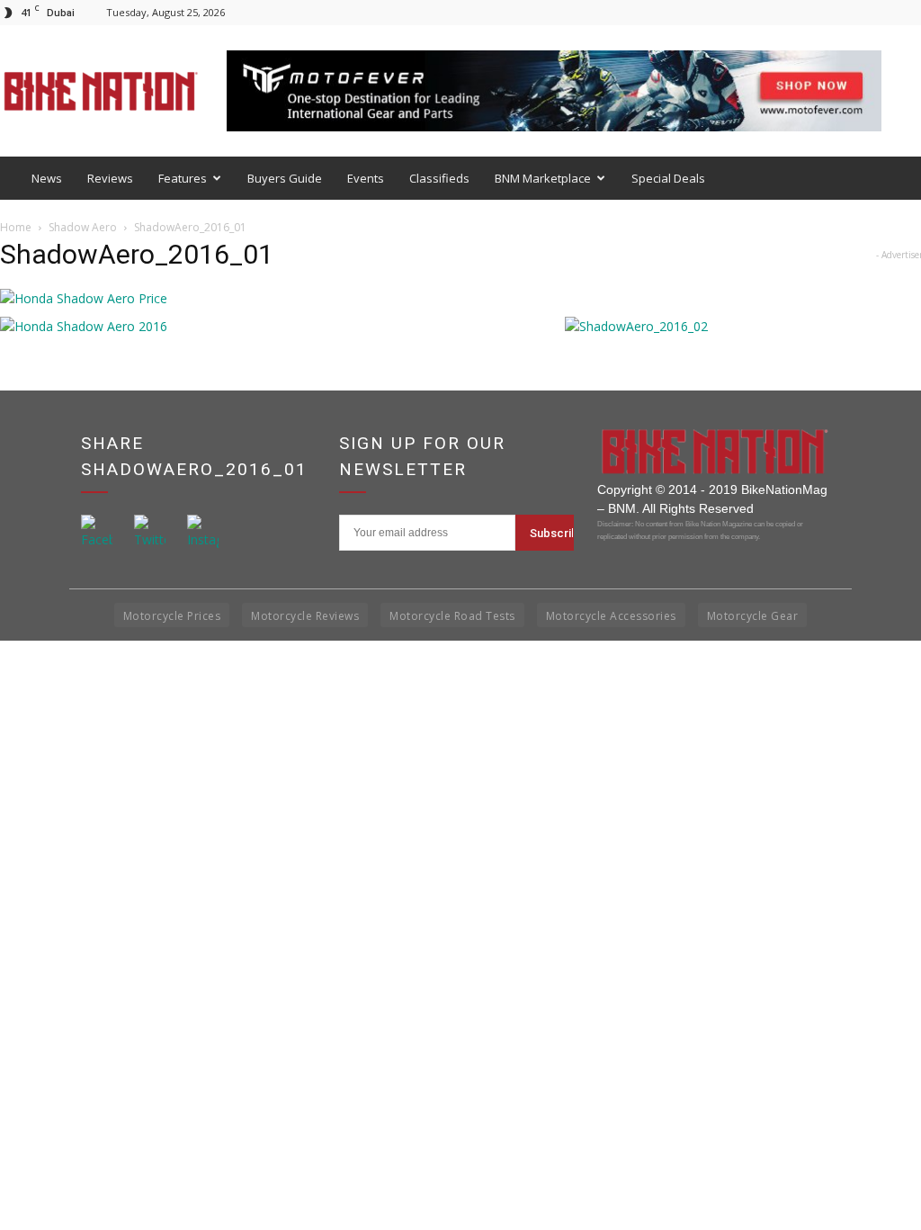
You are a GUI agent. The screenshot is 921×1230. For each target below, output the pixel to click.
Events (365, 178)
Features (182, 178)
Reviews (110, 178)
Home (15, 227)
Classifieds (439, 178)
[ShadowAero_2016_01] (83, 298)
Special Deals (668, 178)
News (46, 178)
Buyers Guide (284, 178)
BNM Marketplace (543, 178)
